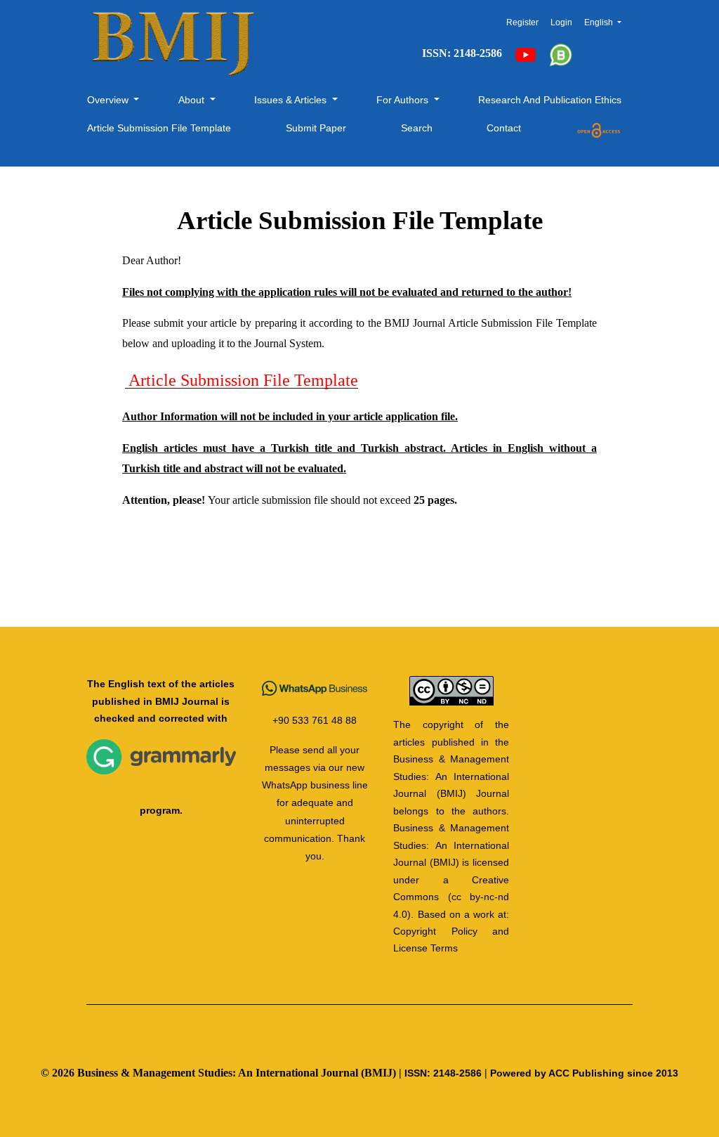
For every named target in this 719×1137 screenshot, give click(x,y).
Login (561, 22)
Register (522, 22)
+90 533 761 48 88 (314, 720)
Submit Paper (316, 128)
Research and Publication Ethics (549, 99)
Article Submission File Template (159, 128)
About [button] (192, 99)
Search (417, 128)
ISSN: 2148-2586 (443, 1073)
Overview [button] (109, 99)
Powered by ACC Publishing (557, 1073)
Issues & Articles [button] (291, 99)
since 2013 (652, 1073)
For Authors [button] (403, 99)
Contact (504, 128)
